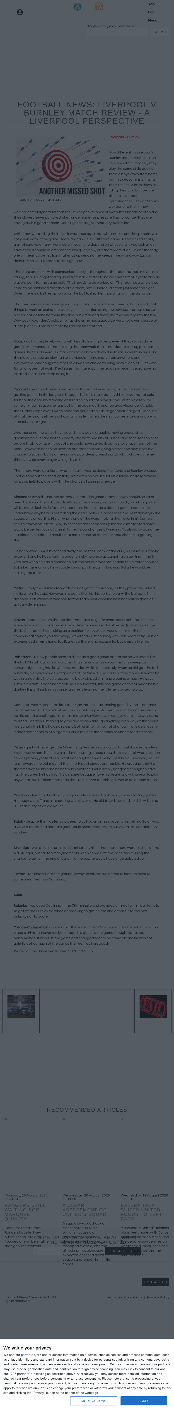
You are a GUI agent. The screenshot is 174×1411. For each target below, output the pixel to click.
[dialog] (87, 1375)
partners (27, 1354)
